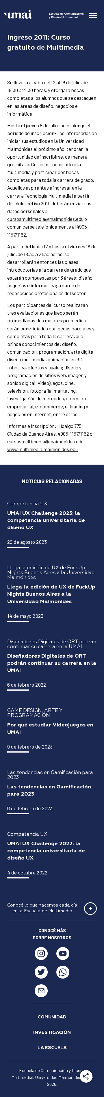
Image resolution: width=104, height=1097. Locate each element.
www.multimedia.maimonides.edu (42, 449)
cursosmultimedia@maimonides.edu (45, 219)
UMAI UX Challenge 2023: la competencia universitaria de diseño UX (46, 520)
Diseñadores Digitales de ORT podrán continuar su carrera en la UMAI (51, 663)
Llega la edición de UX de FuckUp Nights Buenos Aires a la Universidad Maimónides (51, 594)
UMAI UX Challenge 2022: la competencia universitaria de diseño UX (46, 851)
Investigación (52, 1032)
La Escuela (52, 1048)
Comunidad (52, 1017)
